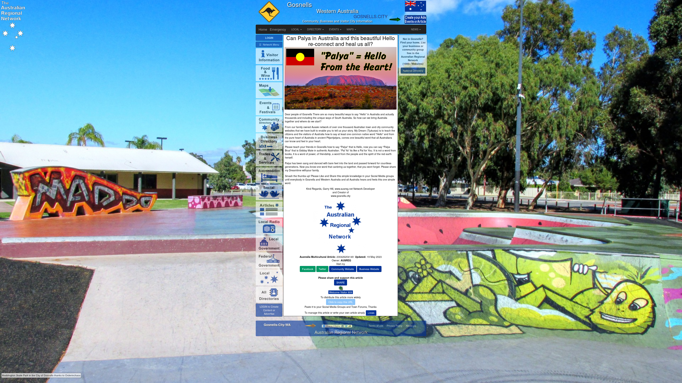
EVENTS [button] (334, 29)
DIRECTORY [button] (314, 29)
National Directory (413, 70)
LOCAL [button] (295, 29)
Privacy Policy (394, 325)
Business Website (369, 269)
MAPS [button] (350, 29)
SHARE (340, 282)
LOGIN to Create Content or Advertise (269, 310)
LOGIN (371, 312)
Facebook (307, 269)
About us (411, 325)
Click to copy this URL (340, 302)
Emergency (278, 29)
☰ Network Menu (269, 44)
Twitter (322, 269)
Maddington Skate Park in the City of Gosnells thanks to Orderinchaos (41, 375)
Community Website (342, 269)
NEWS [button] (415, 29)
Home (263, 29)
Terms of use (376, 325)
